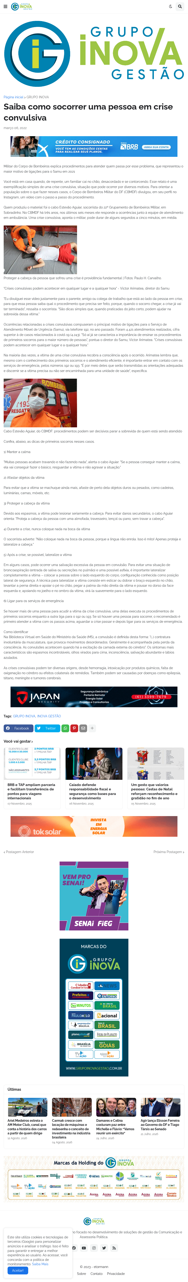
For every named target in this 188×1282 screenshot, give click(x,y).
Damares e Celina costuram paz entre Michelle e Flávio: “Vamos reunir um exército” (115, 1127)
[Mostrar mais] (92, 728)
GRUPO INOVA (38, 97)
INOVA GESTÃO (49, 716)
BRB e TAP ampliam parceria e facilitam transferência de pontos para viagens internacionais (31, 791)
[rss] (114, 1248)
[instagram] (94, 1248)
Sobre (81, 1274)
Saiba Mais (39, 1264)
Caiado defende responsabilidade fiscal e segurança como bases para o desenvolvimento (92, 791)
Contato (96, 1274)
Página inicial (13, 97)
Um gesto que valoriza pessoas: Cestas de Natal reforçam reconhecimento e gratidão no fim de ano (154, 791)
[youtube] (84, 1248)
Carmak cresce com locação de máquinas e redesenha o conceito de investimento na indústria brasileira (71, 1129)
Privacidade (116, 1274)
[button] (5, 7)
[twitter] (104, 1248)
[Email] (83, 728)
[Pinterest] (74, 728)
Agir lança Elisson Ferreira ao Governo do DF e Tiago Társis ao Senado (160, 1125)
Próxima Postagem (168, 852)
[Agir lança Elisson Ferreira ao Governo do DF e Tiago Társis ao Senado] (161, 1107)
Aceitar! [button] (18, 1270)
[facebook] (74, 1248)
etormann (101, 1267)
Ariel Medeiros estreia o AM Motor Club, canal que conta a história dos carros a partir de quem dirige (27, 1127)
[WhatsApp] (65, 728)
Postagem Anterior (20, 852)
